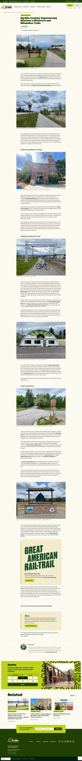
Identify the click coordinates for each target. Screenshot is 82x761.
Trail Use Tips (35, 634)
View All (72, 695)
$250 (23, 681)
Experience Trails (18, 6)
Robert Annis (25, 26)
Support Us (32, 6)
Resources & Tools (41, 6)
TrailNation (26, 1)
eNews (27, 616)
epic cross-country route (50, 577)
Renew (77, 5)
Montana (26, 636)
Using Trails (40, 634)
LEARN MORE (29, 580)
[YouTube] (68, 741)
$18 (12, 677)
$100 (13, 681)
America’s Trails (26, 632)
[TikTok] (73, 741)
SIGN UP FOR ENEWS (31, 625)
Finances (38, 741)
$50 (33, 677)
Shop (74, 8)
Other (33, 681)
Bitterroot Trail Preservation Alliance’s (42, 85)
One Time (15, 675)
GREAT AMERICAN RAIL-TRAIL (32, 573)
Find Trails (70, 8)
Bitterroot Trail (43, 77)
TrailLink (5, 1)
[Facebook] (59, 741)
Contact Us (52, 741)
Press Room (68, 1)
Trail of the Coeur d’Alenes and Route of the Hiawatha (38, 606)
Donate (69, 5)
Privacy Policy (32, 758)
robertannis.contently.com (51, 652)
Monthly (30, 675)
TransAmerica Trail (28, 373)
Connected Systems (35, 632)
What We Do (26, 6)
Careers (31, 741)
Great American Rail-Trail (15, 1)
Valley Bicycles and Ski (53, 365)
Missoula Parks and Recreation (34, 445)
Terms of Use (25, 758)
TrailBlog (33, 1)
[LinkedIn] (70, 741)
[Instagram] (65, 741)
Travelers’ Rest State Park (31, 198)
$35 (22, 677)
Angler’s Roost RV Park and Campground (37, 305)
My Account (76, 1)
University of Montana (48, 456)
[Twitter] (62, 741)
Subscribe (58, 728)
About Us (48, 6)
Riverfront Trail (48, 455)
